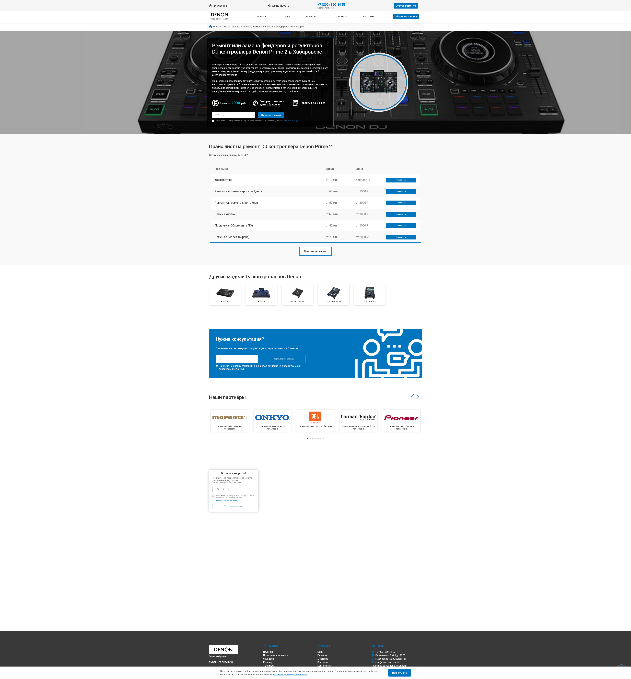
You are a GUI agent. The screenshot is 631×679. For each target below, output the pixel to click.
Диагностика (223, 179)
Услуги (260, 17)
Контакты (368, 17)
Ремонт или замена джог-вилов (236, 202)
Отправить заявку (271, 115)
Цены (287, 17)
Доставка (342, 17)
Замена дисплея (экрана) (232, 237)
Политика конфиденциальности (290, 674)
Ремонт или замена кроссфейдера (238, 191)
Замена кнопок (225, 214)
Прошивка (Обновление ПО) (234, 225)
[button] (412, 396)
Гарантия (311, 17)
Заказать (401, 180)
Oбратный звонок (406, 16)
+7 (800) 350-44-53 (331, 4)
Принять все (399, 672)
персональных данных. (292, 121)
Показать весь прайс (315, 251)
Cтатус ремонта (406, 5)
